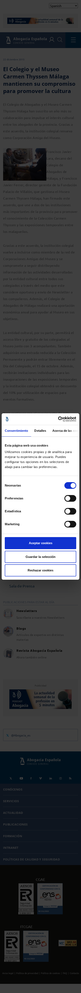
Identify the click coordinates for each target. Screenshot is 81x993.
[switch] (70, 498)
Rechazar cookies (40, 570)
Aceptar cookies (40, 543)
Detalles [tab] (40, 430)
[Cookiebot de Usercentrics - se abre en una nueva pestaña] (58, 419)
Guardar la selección (40, 557)
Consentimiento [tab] (16, 430)
